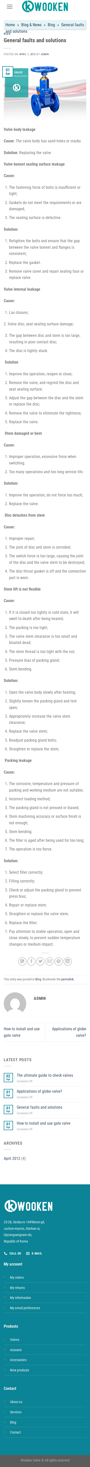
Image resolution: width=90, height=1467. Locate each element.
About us (16, 1402)
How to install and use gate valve (43, 1123)
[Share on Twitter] (40, 961)
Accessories (18, 1360)
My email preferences (25, 1308)
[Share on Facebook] (31, 961)
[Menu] (10, 6)
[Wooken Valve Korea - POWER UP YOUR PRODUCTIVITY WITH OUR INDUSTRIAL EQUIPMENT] (45, 6)
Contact (15, 1432)
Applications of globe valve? (39, 1091)
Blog (51, 24)
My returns (17, 1288)
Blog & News (31, 24)
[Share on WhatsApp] (22, 961)
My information (20, 1298)
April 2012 (12, 1158)
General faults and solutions (39, 1107)
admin (45, 54)
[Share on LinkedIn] (68, 961)
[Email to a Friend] (50, 961)
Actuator (16, 1350)
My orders (17, 1277)
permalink (67, 979)
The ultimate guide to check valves (45, 1075)
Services (16, 1412)
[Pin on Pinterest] (58, 961)
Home (10, 24)
